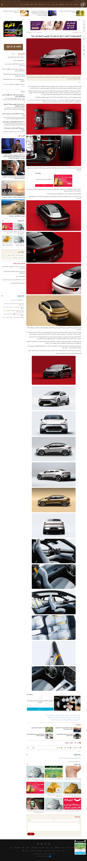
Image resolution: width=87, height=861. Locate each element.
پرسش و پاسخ (39, 851)
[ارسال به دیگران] (84, 28)
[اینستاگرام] (41, 844)
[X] (45, 844)
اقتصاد (35, 4)
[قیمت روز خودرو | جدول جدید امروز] (49, 729)
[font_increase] (84, 37)
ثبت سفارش (40, 709)
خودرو (71, 743)
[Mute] (57, 709)
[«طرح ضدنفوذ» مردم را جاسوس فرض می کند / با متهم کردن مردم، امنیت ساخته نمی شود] (13, 167)
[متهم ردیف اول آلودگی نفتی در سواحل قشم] (13, 207)
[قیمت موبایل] (84, 54)
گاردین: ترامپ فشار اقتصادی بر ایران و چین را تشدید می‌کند (14, 279)
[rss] (49, 844)
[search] (2, 5)
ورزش (67, 4)
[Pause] (55, 709)
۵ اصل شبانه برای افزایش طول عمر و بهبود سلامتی (13, 122)
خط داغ (23, 92)
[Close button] (85, 840)
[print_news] (84, 24)
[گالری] (54, 370)
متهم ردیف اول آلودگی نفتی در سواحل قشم (17, 216)
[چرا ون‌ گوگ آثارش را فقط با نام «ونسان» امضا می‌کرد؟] (80, 13)
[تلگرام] (38, 844)
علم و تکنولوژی (62, 4)
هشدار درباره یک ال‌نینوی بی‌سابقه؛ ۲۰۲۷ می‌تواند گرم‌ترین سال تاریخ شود (14, 105)
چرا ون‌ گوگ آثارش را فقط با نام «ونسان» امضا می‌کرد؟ (67, 11)
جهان (22, 4)
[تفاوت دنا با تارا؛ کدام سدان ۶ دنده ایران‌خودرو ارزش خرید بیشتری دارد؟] (77, 729)
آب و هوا (27, 851)
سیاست (70, 4)
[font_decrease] (84, 41)
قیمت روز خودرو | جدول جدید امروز (38, 727)
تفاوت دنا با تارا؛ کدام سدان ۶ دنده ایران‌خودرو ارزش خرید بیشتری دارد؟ (64, 728)
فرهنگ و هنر (26, 4)
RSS (23, 851)
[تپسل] (35, 173)
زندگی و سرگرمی (41, 4)
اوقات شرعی (32, 851)
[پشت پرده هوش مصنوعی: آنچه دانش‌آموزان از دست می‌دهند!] (24, 13)
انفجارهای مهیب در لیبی (19, 60)
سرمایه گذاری (44, 185)
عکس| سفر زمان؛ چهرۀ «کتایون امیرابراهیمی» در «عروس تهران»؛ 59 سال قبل (64, 720)
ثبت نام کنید (80, 853)
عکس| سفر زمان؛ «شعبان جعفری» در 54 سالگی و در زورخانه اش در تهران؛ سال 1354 (63, 717)
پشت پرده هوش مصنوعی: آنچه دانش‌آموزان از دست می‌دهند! (11, 11)
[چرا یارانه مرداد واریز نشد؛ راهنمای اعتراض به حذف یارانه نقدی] (77, 736)
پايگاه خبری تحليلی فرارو (41, 853)
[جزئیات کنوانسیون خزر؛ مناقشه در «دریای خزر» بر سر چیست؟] (13, 188)
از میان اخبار (78, 725)
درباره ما (63, 851)
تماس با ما (58, 851)
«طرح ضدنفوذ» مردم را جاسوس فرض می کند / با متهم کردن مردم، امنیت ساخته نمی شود (13, 177)
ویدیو (53, 4)
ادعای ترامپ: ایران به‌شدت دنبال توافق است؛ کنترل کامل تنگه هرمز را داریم (13, 95)
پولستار (67, 743)
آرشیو (53, 851)
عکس (56, 4)
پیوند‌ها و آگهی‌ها (47, 851)
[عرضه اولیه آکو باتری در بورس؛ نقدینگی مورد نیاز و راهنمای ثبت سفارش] (49, 736)
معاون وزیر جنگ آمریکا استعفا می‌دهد (16, 57)
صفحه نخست (76, 4)
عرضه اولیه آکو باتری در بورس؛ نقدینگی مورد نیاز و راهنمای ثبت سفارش (36, 735)
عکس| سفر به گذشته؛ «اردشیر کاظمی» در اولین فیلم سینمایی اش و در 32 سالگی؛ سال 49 (62, 715)
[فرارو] (83, 4)
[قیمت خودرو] (84, 51)
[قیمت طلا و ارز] (84, 47)
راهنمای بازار (48, 4)
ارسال (31, 834)
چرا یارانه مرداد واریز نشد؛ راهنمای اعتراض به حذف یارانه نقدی (64, 735)
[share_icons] (84, 31)
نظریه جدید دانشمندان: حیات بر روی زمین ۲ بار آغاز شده (13, 114)
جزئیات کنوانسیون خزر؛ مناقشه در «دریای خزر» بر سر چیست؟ (13, 197)
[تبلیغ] (53, 25)
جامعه (32, 4)
